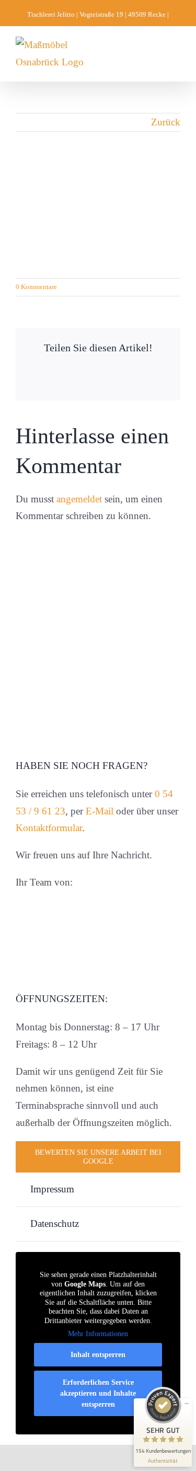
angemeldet (79, 498)
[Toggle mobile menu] (176, 52)
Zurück (165, 122)
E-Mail (99, 811)
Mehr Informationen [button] (98, 1334)
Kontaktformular (49, 827)
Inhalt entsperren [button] (98, 1355)
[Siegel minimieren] (186, 1403)
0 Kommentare (36, 287)
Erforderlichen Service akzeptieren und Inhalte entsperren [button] (98, 1393)
